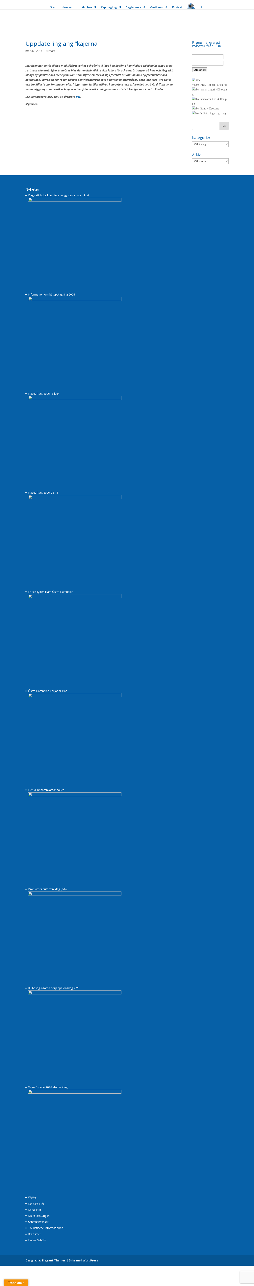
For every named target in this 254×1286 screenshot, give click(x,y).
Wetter (32, 1197)
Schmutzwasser (38, 1222)
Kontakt (177, 7)
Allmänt (50, 51)
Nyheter (32, 189)
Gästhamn (156, 7)
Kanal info (34, 1210)
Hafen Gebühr (37, 1240)
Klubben (87, 7)
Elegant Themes (54, 1260)
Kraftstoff (34, 1234)
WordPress (90, 1260)
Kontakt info (36, 1203)
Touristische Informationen (45, 1228)
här (78, 97)
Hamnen (67, 7)
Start (53, 7)
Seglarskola (133, 7)
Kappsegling (109, 7)
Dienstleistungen (39, 1216)
